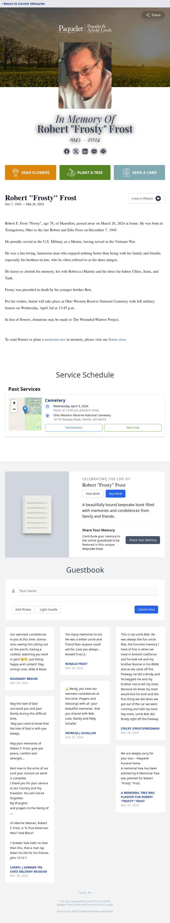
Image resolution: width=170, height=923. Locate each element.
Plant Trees (132, 427)
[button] (25, 410)
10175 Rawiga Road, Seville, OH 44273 (79, 419)
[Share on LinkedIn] (85, 151)
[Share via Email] (94, 151)
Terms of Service (96, 904)
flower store (117, 339)
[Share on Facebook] (66, 151)
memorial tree (55, 339)
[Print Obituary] (103, 151)
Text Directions (73, 427)
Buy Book (115, 494)
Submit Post (146, 609)
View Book (93, 494)
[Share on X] (76, 151)
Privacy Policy (73, 904)
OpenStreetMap (89, 911)
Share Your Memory (143, 540)
